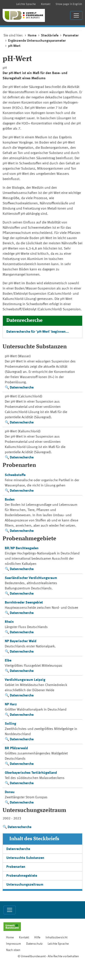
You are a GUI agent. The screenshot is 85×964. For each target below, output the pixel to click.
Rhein (9, 622)
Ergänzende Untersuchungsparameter (37, 41)
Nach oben (13, 950)
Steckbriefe (49, 35)
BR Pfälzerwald (16, 748)
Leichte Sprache (26, 4)
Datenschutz (34, 943)
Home (32, 35)
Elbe (8, 660)
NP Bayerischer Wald (20, 641)
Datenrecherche (22, 387)
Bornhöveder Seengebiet (24, 602)
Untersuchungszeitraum (24, 884)
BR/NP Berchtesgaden (22, 548)
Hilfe (37, 937)
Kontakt (45, 4)
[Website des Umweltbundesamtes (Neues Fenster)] (12, 927)
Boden (10, 499)
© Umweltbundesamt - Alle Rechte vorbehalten (48, 956)
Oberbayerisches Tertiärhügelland (31, 773)
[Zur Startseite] (24, 15)
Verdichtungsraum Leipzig (25, 680)
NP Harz (11, 704)
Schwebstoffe (15, 475)
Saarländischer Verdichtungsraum (31, 578)
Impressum (13, 943)
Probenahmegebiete (21, 876)
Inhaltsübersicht (56, 937)
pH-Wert (14, 46)
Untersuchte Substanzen (25, 858)
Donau (10, 792)
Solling (10, 724)
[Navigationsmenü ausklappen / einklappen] (76, 15)
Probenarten (15, 867)
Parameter (71, 35)
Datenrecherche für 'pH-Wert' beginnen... (37, 332)
